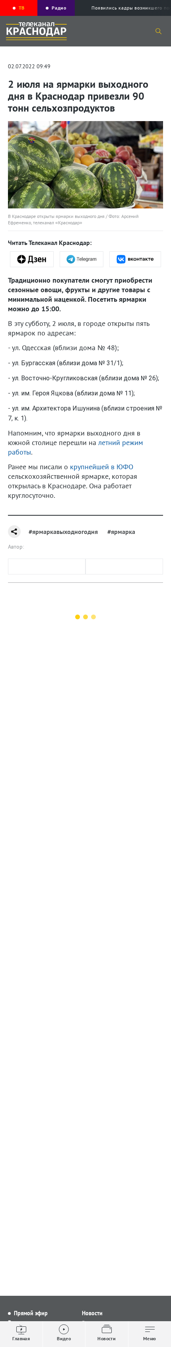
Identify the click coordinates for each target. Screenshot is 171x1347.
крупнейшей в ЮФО (101, 466)
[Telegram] (81, 259)
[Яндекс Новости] (32, 259)
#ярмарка (121, 532)
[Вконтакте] (135, 259)
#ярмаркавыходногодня (63, 532)
